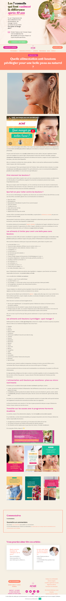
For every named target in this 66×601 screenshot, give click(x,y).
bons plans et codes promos (14, 585)
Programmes (13, 50)
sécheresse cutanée (46, 214)
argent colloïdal (31, 224)
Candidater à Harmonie (10, 47)
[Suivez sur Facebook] (34, 591)
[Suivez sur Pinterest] (38, 591)
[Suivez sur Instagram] (27, 591)
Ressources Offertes (25, 50)
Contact (53, 50)
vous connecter (16, 524)
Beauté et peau (33, 55)
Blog (48, 50)
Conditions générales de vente (51, 582)
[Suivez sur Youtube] (30, 591)
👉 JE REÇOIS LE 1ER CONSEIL (18, 42)
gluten (31, 294)
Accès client (58, 47)
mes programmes (14, 581)
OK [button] (39, 598)
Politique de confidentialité (52, 579)
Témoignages (42, 50)
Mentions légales (51, 580)
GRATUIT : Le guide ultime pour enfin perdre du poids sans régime (14, 593)
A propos (35, 50)
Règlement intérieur (51, 584)
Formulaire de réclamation (52, 586)
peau (9, 147)
